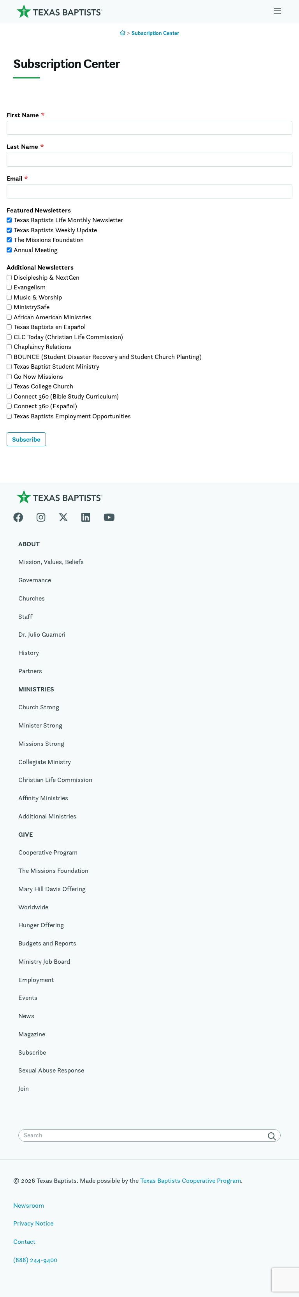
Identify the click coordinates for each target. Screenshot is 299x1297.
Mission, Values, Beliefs (51, 562)
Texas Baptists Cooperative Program (190, 1180)
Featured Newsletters (39, 210)
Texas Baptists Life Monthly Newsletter (68, 220)
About (29, 544)
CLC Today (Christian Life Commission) (68, 337)
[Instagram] (41, 516)
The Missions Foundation (49, 240)
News (26, 1016)
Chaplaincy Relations (42, 346)
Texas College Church (43, 386)
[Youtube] (109, 516)
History (28, 652)
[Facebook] (21, 516)
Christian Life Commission (55, 779)
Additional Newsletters (40, 267)
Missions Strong (41, 743)
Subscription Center (155, 33)
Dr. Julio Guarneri (41, 634)
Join (23, 1088)
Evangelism (30, 287)
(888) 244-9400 (35, 1260)
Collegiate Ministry (44, 762)
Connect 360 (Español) (45, 406)
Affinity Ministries (43, 798)
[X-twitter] (63, 516)
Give (25, 834)
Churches (31, 598)
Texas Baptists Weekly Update (55, 230)
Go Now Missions (38, 376)
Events (27, 997)
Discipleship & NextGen (46, 277)
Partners (30, 671)
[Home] (59, 11)
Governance (34, 580)
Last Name (22, 147)
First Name (23, 115)
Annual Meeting (36, 250)
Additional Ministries (47, 816)
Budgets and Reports (47, 943)
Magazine (31, 1034)
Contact (24, 1241)
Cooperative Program (47, 852)
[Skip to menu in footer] (277, 11)
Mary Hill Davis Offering (52, 889)
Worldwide (33, 907)
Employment (36, 980)
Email (14, 178)
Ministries (36, 689)
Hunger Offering (41, 925)
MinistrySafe (31, 307)
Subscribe (26, 439)
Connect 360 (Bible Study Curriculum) (66, 396)
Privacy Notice (33, 1223)
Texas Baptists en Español (50, 327)
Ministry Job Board (44, 961)
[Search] (273, 1136)
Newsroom (28, 1205)
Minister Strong (40, 725)
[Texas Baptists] (122, 33)
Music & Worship (38, 297)
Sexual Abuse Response (51, 1070)
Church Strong (38, 707)
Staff (25, 616)
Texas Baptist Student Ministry (56, 366)
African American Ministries (52, 317)
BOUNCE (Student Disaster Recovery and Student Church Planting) (108, 356)
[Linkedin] (86, 516)
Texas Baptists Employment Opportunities (72, 416)
